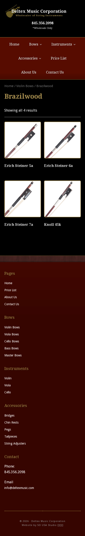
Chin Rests (11, 422)
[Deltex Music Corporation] (42, 11)
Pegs (7, 429)
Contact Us (11, 304)
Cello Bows (11, 341)
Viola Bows (11, 334)
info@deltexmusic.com (19, 488)
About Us (10, 297)
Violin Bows (25, 86)
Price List (10, 290)
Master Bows (13, 355)
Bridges (9, 415)
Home (9, 86)
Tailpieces (10, 436)
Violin (8, 378)
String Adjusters (15, 443)
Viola (7, 385)
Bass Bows (11, 348)
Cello (7, 392)
